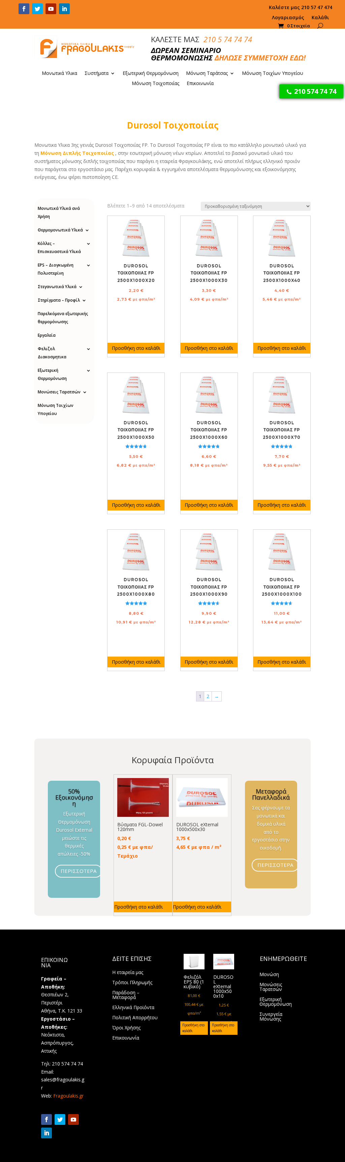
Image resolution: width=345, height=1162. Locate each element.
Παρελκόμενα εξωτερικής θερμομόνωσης (63, 318)
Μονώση (269, 974)
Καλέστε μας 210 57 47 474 (300, 7)
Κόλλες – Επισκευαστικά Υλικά (59, 247)
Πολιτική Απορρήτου (135, 1018)
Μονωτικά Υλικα (59, 73)
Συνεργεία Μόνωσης (270, 1017)
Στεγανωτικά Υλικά (57, 286)
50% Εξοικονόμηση (74, 797)
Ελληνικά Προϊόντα (133, 1008)
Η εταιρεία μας (127, 972)
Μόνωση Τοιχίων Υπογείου (272, 73)
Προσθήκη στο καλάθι (136, 348)
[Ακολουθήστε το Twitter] (37, 8)
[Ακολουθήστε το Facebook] (24, 8)
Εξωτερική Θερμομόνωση (151, 73)
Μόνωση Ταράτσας (207, 73)
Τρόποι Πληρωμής (132, 983)
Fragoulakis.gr (68, 1095)
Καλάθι (320, 18)
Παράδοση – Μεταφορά (125, 995)
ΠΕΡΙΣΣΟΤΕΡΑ (78, 870)
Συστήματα (96, 73)
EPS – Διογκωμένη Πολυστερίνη (55, 269)
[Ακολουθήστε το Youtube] (50, 8)
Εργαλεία (47, 335)
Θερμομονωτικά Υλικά (60, 230)
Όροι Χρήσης (126, 1028)
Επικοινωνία (200, 83)
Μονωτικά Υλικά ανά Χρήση (59, 212)
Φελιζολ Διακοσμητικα (52, 353)
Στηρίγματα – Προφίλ (59, 300)
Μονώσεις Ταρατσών (59, 392)
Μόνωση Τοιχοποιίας (155, 83)
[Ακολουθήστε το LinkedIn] (64, 8)
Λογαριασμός (288, 18)
